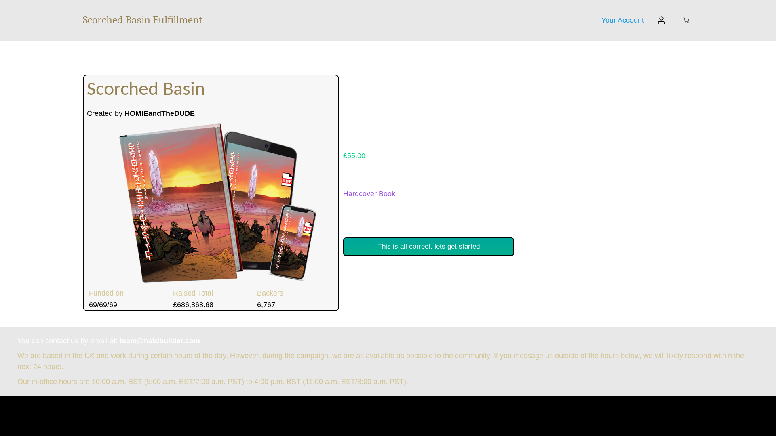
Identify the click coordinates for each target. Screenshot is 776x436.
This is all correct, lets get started (429, 246)
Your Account (622, 20)
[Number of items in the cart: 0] (686, 20)
